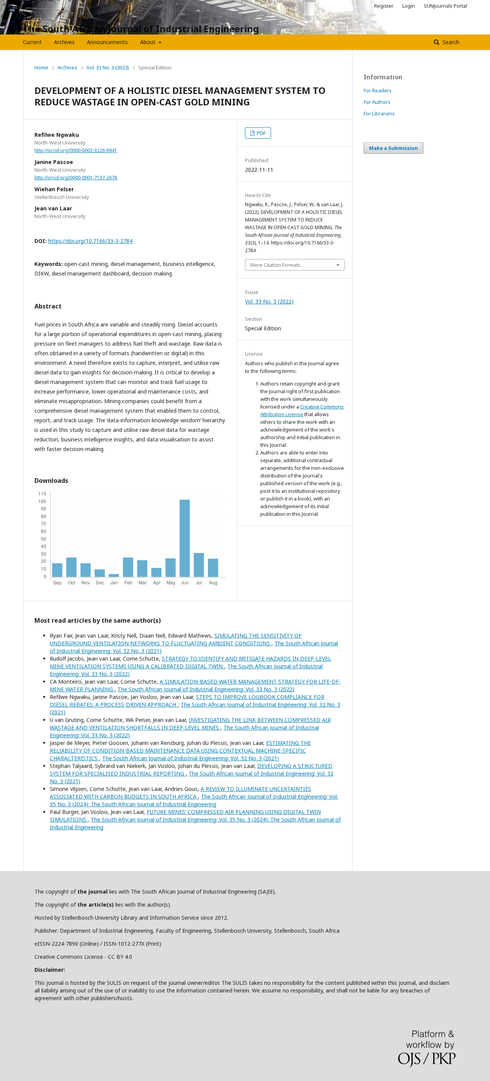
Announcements (107, 42)
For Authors (377, 101)
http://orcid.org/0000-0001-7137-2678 (75, 177)
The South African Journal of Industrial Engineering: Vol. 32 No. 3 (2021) (190, 758)
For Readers (378, 90)
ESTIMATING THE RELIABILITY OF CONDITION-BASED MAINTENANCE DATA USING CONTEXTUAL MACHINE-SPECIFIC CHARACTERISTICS (180, 750)
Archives (64, 42)
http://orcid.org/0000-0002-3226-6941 (75, 150)
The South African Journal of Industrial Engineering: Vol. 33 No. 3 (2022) (206, 689)
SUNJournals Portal (445, 5)
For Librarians (379, 113)
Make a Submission (393, 147)
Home (41, 67)
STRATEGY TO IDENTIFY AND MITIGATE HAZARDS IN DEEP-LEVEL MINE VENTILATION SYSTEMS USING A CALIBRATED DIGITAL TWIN (190, 662)
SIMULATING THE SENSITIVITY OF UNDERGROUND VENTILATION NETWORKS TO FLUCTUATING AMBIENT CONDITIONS (176, 639)
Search (450, 42)
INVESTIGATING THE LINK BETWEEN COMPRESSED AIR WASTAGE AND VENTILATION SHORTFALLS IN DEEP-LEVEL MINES (190, 723)
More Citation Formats (275, 264)
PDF (261, 133)
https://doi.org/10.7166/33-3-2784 (90, 240)
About (148, 42)
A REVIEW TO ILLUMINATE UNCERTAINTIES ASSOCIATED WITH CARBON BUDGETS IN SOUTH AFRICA (180, 792)
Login (408, 5)
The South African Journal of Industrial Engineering (141, 28)
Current (32, 42)
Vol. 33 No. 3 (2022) (108, 67)
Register (384, 5)
